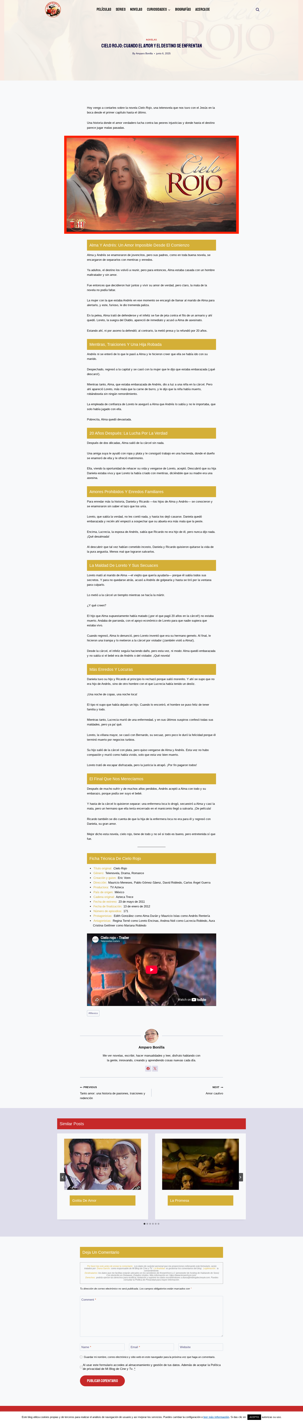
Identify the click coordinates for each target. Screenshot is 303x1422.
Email (135, 1347)
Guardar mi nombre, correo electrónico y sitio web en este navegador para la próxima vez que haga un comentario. (149, 1356)
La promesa (179, 1200)
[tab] (144, 1224)
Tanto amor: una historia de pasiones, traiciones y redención (112, 1093)
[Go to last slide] (63, 1177)
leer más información (216, 1417)
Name (86, 1347)
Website (185, 1347)
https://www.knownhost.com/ (182, 1275)
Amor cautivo (214, 1090)
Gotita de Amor (84, 1200)
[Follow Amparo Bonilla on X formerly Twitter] (155, 1069)
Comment (88, 1299)
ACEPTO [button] (254, 1417)
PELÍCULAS (104, 9)
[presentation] (102, 1164)
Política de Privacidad (145, 1280)
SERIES (121, 9)
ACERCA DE (202, 9)
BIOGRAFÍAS (183, 9)
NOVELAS (136, 9)
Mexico (93, 1013)
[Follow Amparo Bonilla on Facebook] (148, 1069)
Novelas (151, 40)
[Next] (240, 1177)
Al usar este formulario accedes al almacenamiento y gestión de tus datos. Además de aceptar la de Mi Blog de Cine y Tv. (152, 1367)
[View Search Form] (257, 9)
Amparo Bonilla (144, 53)
